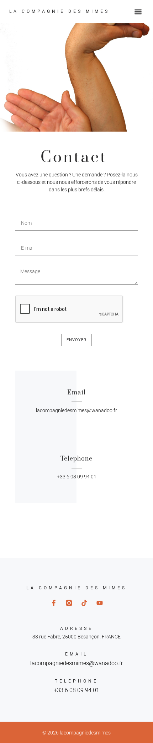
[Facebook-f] (54, 603)
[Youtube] (99, 603)
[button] (138, 11)
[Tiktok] (84, 603)
